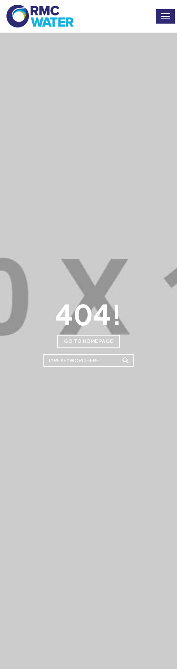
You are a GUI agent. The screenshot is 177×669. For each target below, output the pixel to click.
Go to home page (88, 341)
